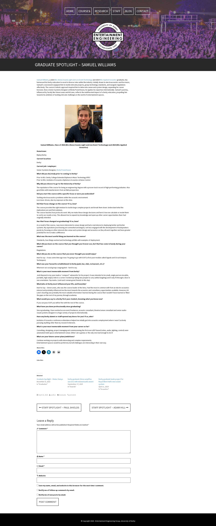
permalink (72, 395)
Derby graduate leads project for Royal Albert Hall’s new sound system (111, 381)
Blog (128, 11)
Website (42, 476)
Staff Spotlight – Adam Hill (109, 407)
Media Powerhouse (63, 170)
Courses (84, 11)
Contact (142, 11)
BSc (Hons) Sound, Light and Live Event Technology (73, 80)
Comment (43, 428)
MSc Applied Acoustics (108, 80)
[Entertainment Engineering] (108, 36)
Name (41, 456)
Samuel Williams (43, 80)
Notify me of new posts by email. (52, 495)
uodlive (53, 395)
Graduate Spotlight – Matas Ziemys (50, 379)
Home (70, 11)
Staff (116, 11)
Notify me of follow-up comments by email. (56, 490)
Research (101, 11)
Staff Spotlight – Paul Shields (60, 407)
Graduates (62, 395)
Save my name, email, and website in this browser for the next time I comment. (71, 485)
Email (41, 466)
